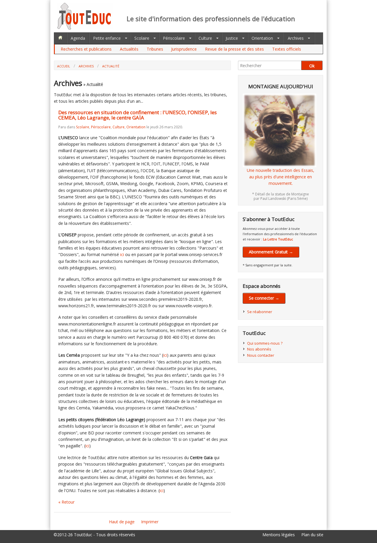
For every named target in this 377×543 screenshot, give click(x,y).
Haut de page (122, 521)
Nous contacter (260, 355)
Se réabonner (259, 311)
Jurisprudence (184, 49)
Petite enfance (107, 38)
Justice (232, 38)
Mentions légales (278, 534)
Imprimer (149, 521)
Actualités (129, 49)
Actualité (110, 66)
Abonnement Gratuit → (271, 252)
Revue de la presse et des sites (234, 49)
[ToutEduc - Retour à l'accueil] (85, 28)
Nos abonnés (259, 349)
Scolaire (141, 38)
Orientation (262, 38)
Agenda (78, 38)
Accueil (63, 66)
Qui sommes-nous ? (264, 343)
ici (122, 254)
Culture (205, 38)
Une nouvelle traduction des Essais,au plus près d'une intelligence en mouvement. (280, 176)
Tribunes (155, 49)
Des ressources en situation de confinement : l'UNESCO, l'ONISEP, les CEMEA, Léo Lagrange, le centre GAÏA (137, 115)
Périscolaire (174, 38)
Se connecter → (264, 298)
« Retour (66, 502)
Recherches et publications (86, 49)
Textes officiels (286, 49)
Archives (296, 38)
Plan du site (312, 534)
